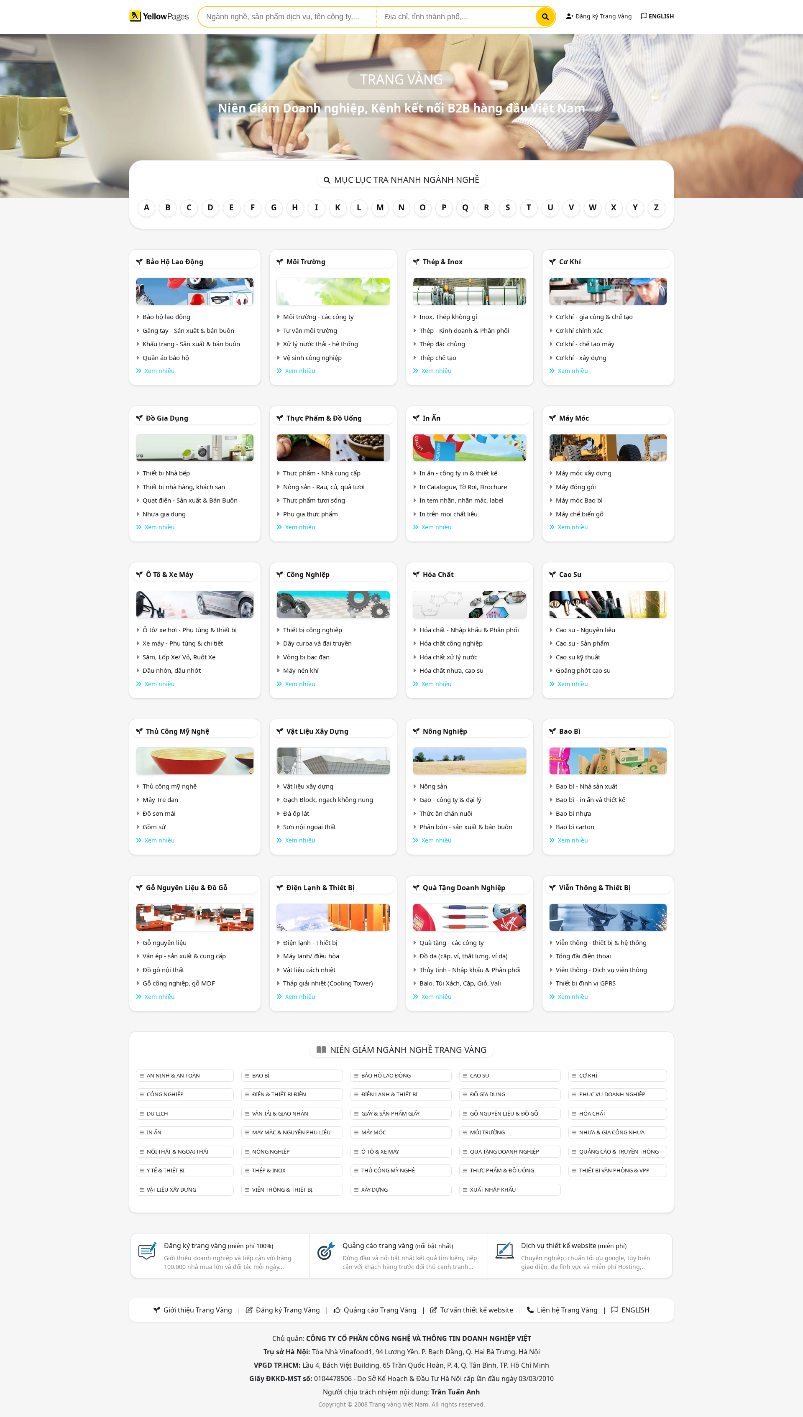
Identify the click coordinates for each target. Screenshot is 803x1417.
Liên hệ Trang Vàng (567, 1310)
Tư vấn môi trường (310, 330)
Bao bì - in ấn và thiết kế (590, 799)
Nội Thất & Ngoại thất (178, 1151)
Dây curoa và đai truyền (317, 643)
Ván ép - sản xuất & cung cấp (184, 956)
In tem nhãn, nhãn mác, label (461, 500)
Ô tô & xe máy (169, 574)
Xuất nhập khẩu (493, 1189)
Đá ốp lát (296, 813)
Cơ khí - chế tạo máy (585, 344)
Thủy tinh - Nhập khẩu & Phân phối (470, 969)
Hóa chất (438, 574)
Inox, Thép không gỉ (448, 316)
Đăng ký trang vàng (218, 1245)
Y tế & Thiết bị (165, 1170)
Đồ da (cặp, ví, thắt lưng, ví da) (463, 956)
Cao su (570, 574)
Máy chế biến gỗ (580, 514)
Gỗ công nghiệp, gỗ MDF (179, 983)
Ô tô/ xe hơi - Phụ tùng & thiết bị (190, 630)
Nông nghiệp (445, 731)
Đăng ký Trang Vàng (603, 16)
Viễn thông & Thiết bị (595, 887)
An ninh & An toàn (173, 1075)
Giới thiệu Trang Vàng (198, 1310)
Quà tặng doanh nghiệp (464, 887)
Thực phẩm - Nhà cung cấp (322, 473)
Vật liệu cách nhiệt (309, 969)
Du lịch (157, 1113)
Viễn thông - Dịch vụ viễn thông (601, 969)
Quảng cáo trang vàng (398, 1245)
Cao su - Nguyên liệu (585, 630)
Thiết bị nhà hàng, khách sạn (184, 487)
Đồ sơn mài (159, 813)
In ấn (432, 418)
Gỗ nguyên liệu (165, 942)
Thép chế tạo (437, 357)
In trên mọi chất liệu (448, 514)
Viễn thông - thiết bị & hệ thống (601, 942)
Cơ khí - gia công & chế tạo (594, 316)
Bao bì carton (575, 826)
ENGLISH (660, 16)
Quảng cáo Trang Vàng (380, 1310)
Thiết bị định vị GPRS (586, 983)
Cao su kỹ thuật (578, 657)
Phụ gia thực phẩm (310, 514)
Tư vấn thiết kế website (477, 1310)
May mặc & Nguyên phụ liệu (291, 1132)
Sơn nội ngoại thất (309, 826)
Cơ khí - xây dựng (581, 357)
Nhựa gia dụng (164, 514)
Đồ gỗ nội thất (163, 969)
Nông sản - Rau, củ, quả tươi (324, 487)
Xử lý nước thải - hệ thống (320, 344)
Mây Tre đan (160, 799)
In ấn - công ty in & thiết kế (458, 473)
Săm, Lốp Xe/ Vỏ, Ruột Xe (179, 657)
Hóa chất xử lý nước (448, 657)
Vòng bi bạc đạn (306, 657)
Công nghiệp (308, 574)
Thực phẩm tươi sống (314, 500)
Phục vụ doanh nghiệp (612, 1094)
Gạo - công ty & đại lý (450, 799)
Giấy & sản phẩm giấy (390, 1113)
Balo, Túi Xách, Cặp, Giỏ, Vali (460, 983)
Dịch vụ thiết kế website (574, 1245)
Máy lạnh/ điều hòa (311, 956)
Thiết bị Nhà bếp (166, 473)
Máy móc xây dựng (583, 473)
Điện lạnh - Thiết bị (310, 942)
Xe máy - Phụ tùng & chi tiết (183, 643)
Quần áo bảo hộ (166, 357)
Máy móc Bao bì (579, 500)
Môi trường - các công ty (318, 316)
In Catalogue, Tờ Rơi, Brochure (463, 487)
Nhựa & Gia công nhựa (611, 1132)
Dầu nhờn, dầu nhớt (172, 670)
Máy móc (574, 418)
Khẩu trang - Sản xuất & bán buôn (191, 344)
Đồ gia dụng (167, 418)
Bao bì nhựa (573, 813)
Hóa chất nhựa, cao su (451, 670)
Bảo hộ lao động (174, 261)
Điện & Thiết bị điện (279, 1094)
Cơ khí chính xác (579, 330)
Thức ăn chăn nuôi (446, 813)
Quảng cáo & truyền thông (619, 1151)
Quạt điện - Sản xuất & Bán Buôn (190, 500)
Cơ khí (570, 261)
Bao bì (570, 731)
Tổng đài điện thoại (583, 956)
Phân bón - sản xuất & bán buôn (465, 826)
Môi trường (305, 261)
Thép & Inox (443, 261)
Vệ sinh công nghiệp (312, 357)
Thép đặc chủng (442, 344)
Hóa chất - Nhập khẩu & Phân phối (469, 630)
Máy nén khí (301, 670)
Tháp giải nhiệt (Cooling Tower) (328, 983)
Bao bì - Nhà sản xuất (586, 786)
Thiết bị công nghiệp (312, 630)
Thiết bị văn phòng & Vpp (614, 1170)
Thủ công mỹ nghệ (177, 731)
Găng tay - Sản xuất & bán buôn (188, 330)
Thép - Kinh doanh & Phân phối (464, 330)
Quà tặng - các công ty (451, 942)
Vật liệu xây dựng (317, 731)
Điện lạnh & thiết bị (320, 887)
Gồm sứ (154, 826)
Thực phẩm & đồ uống (324, 418)
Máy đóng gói (576, 487)
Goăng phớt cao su (583, 670)
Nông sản (433, 786)
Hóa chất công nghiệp (451, 643)
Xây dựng (374, 1189)
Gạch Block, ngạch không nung (328, 799)
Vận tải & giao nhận (280, 1113)
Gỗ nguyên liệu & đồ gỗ (187, 887)
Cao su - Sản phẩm (582, 643)
